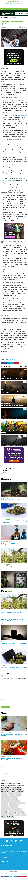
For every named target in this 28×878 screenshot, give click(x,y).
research (19, 810)
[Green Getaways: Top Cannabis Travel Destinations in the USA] (14, 723)
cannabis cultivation (6, 787)
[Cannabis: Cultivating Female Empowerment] (14, 555)
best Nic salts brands (21, 144)
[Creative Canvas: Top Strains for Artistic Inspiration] (14, 656)
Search (26, 767)
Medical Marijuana (14, 804)
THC (11, 814)
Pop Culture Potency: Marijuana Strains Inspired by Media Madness (14, 521)
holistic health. (5, 799)
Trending (2, 717)
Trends (24, 814)
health (19, 795)
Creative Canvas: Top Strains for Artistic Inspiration (14, 667)
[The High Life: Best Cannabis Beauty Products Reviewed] (14, 532)
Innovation (5, 803)
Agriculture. (5, 783)
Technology (5, 814)
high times (14, 797)
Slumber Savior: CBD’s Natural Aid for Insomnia (13, 500)
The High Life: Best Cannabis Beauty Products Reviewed (12, 544)
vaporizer (3, 88)
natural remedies (6, 808)
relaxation (12, 810)
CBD (6, 498)
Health (8, 541)
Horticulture (15, 799)
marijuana (5, 804)
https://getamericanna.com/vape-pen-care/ (10, 359)
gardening (4, 795)
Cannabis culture (17, 787)
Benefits (4, 785)
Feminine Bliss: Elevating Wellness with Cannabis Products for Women (13, 644)
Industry (17, 801)
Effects (11, 793)
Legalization (13, 803)
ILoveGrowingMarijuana (7, 801)
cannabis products (17, 789)
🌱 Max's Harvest (14, 2)
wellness (10, 816)
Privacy (15, 873)
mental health (5, 806)
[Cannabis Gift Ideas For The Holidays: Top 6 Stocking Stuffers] (14, 747)
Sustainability (21, 812)
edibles (4, 793)
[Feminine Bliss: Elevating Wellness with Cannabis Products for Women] (14, 632)
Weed (4, 816)
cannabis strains (6, 791)
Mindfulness (14, 806)
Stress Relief (12, 812)
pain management (17, 808)
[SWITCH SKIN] (26, 9)
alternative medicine (15, 783)
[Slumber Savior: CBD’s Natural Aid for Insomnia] (14, 489)
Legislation (22, 803)
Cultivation (21, 791)
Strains (8, 519)
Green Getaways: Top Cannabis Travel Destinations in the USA (14, 734)
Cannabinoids (12, 785)
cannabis (21, 785)
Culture (8, 564)
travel (18, 814)
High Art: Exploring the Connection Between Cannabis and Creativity (12, 620)
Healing (12, 795)
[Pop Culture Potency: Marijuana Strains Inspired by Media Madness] (14, 510)
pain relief (4, 810)
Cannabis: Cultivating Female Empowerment (12, 566)
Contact (20, 873)
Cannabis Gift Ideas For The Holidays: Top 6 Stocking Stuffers (12, 759)
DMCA (7, 873)
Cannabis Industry (6, 789)
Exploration (18, 793)
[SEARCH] (24, 9)
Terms (11, 873)
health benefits (5, 797)
